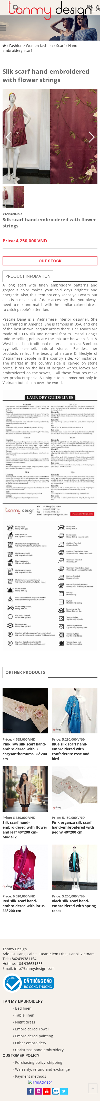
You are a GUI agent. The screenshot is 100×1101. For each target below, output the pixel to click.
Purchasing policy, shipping (38, 1062)
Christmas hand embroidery (39, 1049)
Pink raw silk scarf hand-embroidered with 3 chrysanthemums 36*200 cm (25, 751)
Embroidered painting (34, 1035)
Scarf (60, 45)
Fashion (16, 45)
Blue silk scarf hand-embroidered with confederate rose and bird (70, 751)
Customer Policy (21, 1055)
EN (89, 6)
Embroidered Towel (32, 1029)
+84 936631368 (30, 963)
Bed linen (23, 1008)
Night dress (25, 1022)
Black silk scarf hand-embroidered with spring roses (74, 905)
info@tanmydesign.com (34, 968)
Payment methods (30, 1076)
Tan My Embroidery (23, 1001)
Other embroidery (30, 1042)
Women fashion (39, 45)
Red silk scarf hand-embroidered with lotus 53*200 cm (24, 905)
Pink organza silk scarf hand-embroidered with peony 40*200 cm (73, 827)
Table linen (24, 1015)
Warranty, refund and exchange (42, 1069)
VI (97, 6)
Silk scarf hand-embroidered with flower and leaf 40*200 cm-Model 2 (25, 829)
